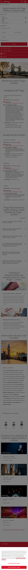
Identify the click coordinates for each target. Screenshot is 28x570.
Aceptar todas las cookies (14, 567)
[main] (14, 558)
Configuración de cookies (14, 563)
